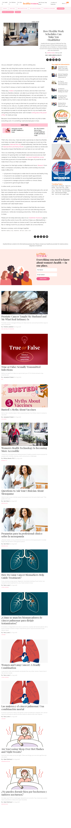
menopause (4, 503)
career (26, 230)
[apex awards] (61, 133)
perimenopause (5, 761)
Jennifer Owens (51, 52)
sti (2, 379)
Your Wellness (12, 2)
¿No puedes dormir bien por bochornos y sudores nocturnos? (24, 793)
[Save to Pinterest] (53, 60)
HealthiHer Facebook (35, 218)
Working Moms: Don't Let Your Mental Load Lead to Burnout (62, 105)
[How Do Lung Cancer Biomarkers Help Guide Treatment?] (24, 561)
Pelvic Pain (58, 191)
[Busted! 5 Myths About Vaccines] (24, 395)
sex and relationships (7, 328)
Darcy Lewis (6, 585)
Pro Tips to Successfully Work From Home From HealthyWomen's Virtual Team (62, 83)
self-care (22, 230)
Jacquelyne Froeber (8, 377)
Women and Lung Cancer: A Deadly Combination (20, 666)
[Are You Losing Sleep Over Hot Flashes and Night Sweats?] (24, 735)
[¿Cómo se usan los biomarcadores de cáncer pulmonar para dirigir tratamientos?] (24, 603)
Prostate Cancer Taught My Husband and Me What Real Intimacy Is (23, 318)
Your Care (19, 2)
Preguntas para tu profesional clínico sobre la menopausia (21, 535)
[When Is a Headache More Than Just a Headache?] (24, 819)
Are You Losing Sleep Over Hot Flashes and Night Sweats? (22, 750)
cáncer (3, 634)
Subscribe (60, 8)
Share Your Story (8, 11)
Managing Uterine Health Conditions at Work (17, 130)
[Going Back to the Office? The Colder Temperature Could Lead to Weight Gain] (54, 67)
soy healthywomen (35, 8)
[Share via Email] (59, 60)
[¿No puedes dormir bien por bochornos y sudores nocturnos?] (24, 778)
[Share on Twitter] (50, 60)
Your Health (4, 2)
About (63, 3)
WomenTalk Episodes (49, 8)
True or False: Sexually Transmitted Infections (20, 368)
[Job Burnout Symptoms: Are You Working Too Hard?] (54, 89)
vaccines (3, 419)
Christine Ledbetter (8, 326)
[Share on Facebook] (47, 60)
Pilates (11, 91)
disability (4, 460)
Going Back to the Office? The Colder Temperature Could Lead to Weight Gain (63, 68)
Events (5, 8)
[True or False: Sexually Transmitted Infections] (24, 349)
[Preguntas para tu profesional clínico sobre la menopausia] (24, 519)
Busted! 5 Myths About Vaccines (18, 409)
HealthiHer (16, 230)
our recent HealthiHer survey (35, 157)
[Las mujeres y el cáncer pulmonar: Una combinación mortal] (24, 692)
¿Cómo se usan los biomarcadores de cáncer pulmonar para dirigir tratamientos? (21, 620)
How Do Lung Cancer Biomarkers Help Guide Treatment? (22, 576)
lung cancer (5, 587)
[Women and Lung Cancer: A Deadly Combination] (24, 651)
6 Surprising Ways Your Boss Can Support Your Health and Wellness (63, 97)
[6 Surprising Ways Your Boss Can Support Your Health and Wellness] (54, 97)
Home (33, 21)
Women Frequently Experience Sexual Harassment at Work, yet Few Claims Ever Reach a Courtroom (63, 75)
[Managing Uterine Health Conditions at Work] (7, 130)
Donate (18, 11)
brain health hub (22, 8)
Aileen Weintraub (7, 759)
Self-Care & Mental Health (53, 55)
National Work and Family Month (13, 147)
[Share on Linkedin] (56, 60)
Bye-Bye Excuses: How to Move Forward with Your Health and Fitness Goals (39, 132)
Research (40, 165)
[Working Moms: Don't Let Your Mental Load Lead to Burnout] (54, 104)
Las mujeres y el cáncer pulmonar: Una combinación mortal (22, 708)
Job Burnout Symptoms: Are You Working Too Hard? (63, 90)
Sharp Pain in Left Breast (58, 186)
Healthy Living (9, 230)
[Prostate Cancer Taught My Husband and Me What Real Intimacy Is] (24, 302)
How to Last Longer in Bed (62, 194)
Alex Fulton (6, 501)
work (37, 21)
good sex (12, 8)
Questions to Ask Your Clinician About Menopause (22, 492)
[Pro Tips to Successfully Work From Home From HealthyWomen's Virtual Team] (54, 82)
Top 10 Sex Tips (60, 187)
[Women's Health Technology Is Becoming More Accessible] (24, 434)
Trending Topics (57, 184)
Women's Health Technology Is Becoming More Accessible (24, 449)
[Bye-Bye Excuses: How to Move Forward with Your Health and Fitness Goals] (29, 130)
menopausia (4, 546)
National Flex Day (15, 144)
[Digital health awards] (61, 116)
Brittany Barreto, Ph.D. (9, 458)
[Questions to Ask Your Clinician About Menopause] (24, 477)
